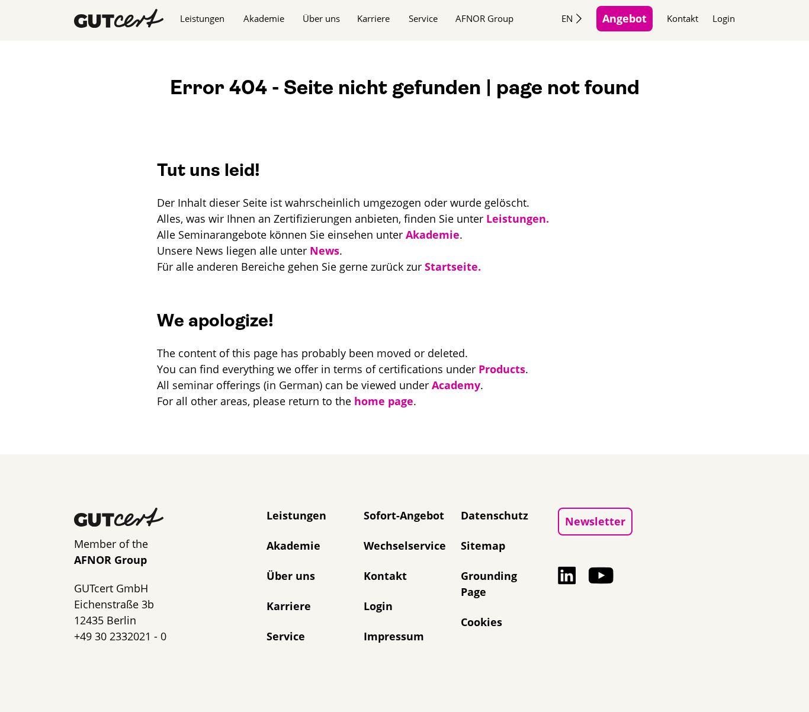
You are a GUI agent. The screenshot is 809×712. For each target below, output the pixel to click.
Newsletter (595, 521)
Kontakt (682, 18)
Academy (456, 385)
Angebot (624, 18)
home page (383, 401)
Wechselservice (405, 545)
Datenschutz (494, 515)
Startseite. (453, 266)
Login (723, 18)
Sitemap (483, 545)
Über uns (321, 18)
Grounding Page (489, 584)
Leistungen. (517, 218)
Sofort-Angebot (404, 515)
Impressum (394, 636)
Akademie (263, 18)
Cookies (481, 622)
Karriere (373, 18)
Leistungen (202, 18)
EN (567, 18)
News (324, 250)
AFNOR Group (484, 18)
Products (502, 369)
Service (423, 18)
